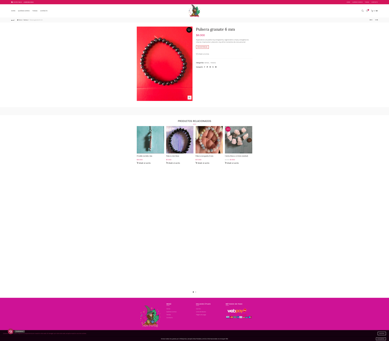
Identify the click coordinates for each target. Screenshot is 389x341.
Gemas (26, 20)
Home (348, 2)
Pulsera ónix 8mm (172, 156)
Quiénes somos (357, 2)
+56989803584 (28, 2)
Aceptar (381, 333)
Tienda (367, 2)
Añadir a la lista (203, 54)
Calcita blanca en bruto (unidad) (236, 156)
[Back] (12, 20)
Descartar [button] (380, 339)
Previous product (371, 20)
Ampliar (189, 98)
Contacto (374, 2)
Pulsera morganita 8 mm (204, 156)
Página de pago (201, 315)
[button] (10, 331)
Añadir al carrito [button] (145, 163)
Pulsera (213, 63)
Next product (376, 20)
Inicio (20, 20)
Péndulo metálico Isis (144, 156)
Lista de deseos (368, 9)
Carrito (198, 309)
